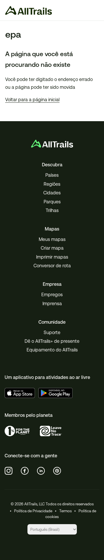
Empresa (52, 284)
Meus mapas (52, 239)
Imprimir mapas (52, 257)
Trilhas (52, 210)
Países (52, 175)
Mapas (52, 229)
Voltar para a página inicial (32, 99)
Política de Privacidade (33, 511)
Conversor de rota (52, 265)
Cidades (52, 193)
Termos (65, 511)
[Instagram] (9, 471)
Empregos (52, 294)
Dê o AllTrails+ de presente (52, 341)
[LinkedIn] (41, 471)
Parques (52, 202)
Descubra (52, 164)
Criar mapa (52, 248)
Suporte (52, 332)
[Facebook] (25, 471)
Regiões (52, 184)
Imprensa (52, 303)
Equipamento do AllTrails (52, 350)
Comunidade (52, 322)
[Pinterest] (57, 471)
